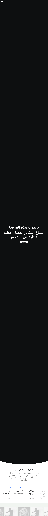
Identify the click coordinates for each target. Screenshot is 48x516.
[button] (23, 463)
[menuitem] (6, 2)
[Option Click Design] (2, 1)
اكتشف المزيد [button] (24, 242)
